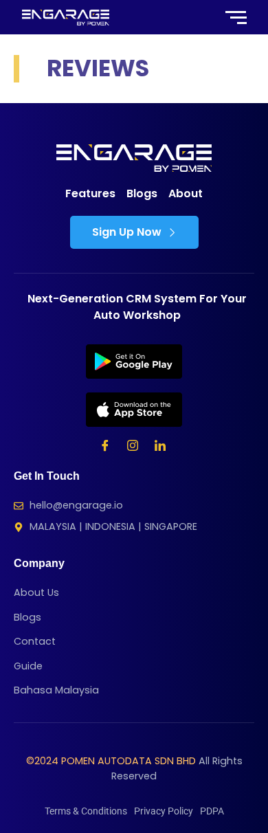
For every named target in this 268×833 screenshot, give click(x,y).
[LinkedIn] (160, 447)
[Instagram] (132, 447)
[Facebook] (105, 447)
